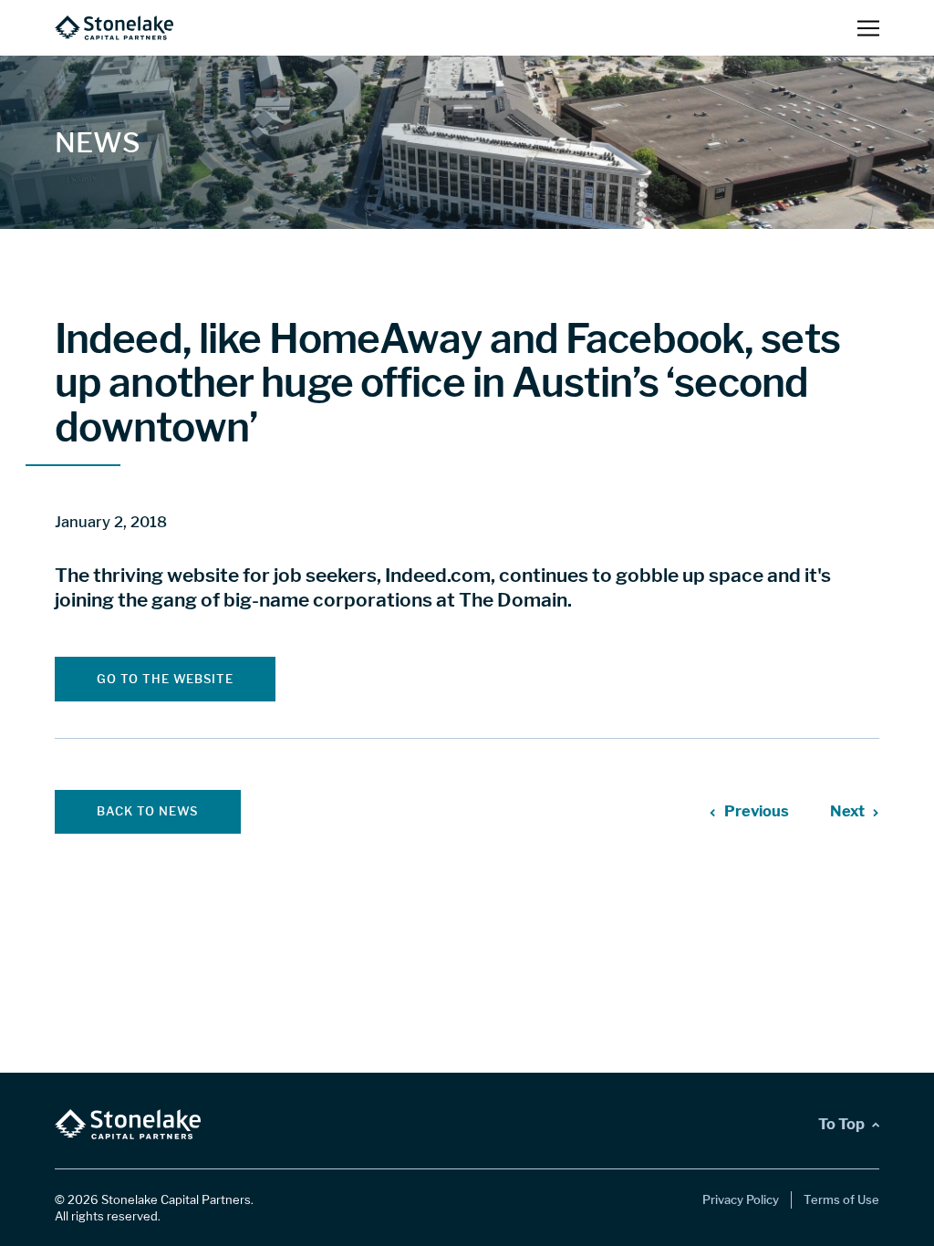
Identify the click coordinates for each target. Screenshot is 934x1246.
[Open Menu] (868, 27)
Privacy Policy (740, 1199)
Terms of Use (841, 1199)
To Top (841, 1124)
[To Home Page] (114, 28)
